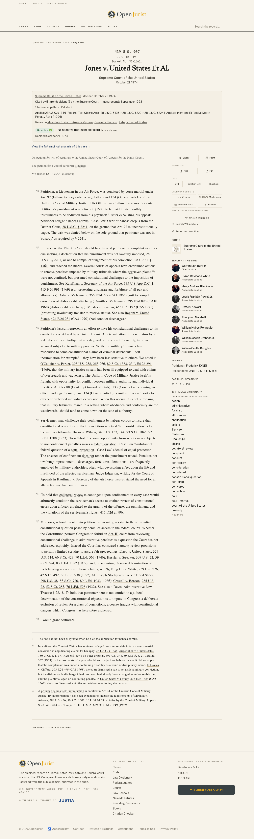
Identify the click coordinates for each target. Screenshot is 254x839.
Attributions (125, 828)
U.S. (67, 42)
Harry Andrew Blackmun (197, 286)
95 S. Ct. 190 (127, 57)
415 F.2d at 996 (111, 512)
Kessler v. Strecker (120, 557)
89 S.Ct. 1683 (117, 363)
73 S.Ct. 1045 (136, 432)
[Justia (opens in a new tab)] (66, 800)
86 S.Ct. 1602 (76, 700)
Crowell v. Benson (105, 122)
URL (177, 184)
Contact (78, 828)
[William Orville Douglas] (176, 350)
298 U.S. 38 (49, 580)
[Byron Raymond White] (176, 278)
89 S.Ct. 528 (131, 655)
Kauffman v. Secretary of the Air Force (93, 283)
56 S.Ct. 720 (69, 580)
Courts (53, 26)
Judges (70, 26)
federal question (105, 443)
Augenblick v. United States (136, 651)
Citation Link (194, 184)
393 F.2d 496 (60, 669)
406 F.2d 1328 (139, 679)
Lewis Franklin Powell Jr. (197, 296)
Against (177, 410)
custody (177, 510)
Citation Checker (124, 813)
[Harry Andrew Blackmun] (176, 289)
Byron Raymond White (196, 276)
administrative (181, 405)
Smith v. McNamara (110, 300)
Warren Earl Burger (194, 265)
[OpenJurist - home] (127, 14)
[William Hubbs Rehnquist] (176, 330)
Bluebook (214, 184)
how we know (109, 130)
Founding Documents (126, 803)
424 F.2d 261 (60, 318)
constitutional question (56, 527)
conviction (178, 491)
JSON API (184, 778)
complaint (178, 453)
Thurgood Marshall (194, 317)
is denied (80, 165)
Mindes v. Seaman (100, 306)
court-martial (180, 500)
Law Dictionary (122, 777)
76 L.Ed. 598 (75, 586)
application (179, 420)
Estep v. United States (133, 122)
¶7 (37, 619)
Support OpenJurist (206, 789)
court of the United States (189, 505)
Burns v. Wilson (84, 432)
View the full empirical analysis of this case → (61, 146)
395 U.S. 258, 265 (85, 363)
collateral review (71, 494)
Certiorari (178, 434)
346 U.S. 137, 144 (111, 432)
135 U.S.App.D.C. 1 (138, 283)
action (176, 401)
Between (177, 429)
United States (87, 157)
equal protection (82, 449)
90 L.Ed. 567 (84, 557)
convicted (178, 486)
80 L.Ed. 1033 (90, 580)
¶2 (37, 247)
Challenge (178, 439)
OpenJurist (38, 42)
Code (38, 26)
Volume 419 (54, 42)
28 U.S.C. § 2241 (75, 226)
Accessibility (58, 828)
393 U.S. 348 (114, 655)
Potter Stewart (191, 307)
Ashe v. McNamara (73, 295)
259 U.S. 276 (148, 568)
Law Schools (121, 793)
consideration (180, 467)
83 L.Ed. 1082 (66, 563)
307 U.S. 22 (144, 557)
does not (88, 455)
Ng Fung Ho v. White (121, 568)
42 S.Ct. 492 (49, 574)
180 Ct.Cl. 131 (47, 655)
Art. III (87, 334)
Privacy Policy (169, 828)
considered (179, 472)
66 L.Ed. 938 (70, 574)
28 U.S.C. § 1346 (106, 651)
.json (50, 727)
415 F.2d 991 (50, 289)
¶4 (37, 419)
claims (176, 443)
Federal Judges (122, 782)
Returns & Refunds (101, 828)
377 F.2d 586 (66, 655)
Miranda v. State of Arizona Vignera (70, 122)
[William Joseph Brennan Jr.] (176, 340)
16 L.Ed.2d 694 (96, 700)
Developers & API (189, 767)
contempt (178, 481)
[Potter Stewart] (176, 309)
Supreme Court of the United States (127, 78)
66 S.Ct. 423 (64, 557)
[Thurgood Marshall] (176, 319)
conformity (179, 462)
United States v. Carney (114, 679)
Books (113, 26)
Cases (24, 26)
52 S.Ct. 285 (55, 586)
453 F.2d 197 (125, 306)
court (175, 496)
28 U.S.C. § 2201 (132, 112)
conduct (177, 458)
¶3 (37, 327)
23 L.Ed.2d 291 (140, 363)
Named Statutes (123, 798)
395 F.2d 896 (136, 300)
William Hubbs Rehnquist (197, 327)
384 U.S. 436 (58, 700)
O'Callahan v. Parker (55, 363)
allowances (179, 415)
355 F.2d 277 (98, 295)
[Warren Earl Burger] (176, 268)
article (176, 424)
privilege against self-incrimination (62, 691)
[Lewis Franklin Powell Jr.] (176, 299)
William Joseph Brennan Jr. (198, 338)
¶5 (37, 494)
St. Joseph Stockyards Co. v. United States (122, 574)
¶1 (37, 190)
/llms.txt (183, 772)
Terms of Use (146, 828)
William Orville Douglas (196, 348)
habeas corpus (78, 220)
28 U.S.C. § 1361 (111, 112)
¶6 (37, 521)
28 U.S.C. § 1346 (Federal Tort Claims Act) (72, 112)
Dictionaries (91, 26)
